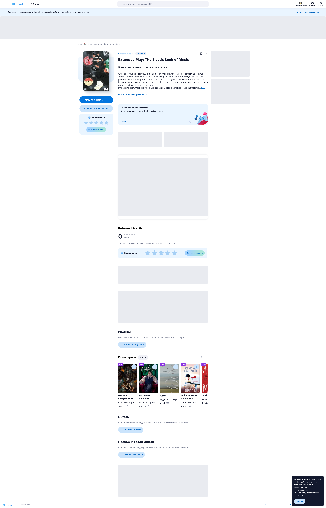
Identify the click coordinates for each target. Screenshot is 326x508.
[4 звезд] (101, 123)
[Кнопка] (202, 357)
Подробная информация (131, 94)
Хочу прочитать (94, 99)
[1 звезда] (86, 123)
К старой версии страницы (306, 12)
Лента (36, 4)
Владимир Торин (126, 402)
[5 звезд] (106, 123)
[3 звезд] (96, 123)
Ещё (203, 88)
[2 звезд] (91, 123)
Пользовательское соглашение (276, 505)
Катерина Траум (147, 402)
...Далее (303, 495)
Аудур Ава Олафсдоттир (172, 399)
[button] (96, 71)
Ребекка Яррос (188, 402)
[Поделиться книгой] (206, 53)
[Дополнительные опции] (110, 99)
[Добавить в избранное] (201, 53)
